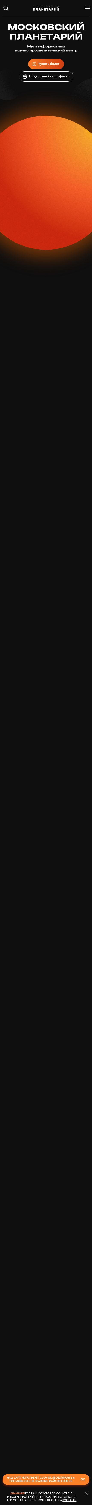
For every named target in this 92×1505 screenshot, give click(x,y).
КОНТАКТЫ (69, 1500)
